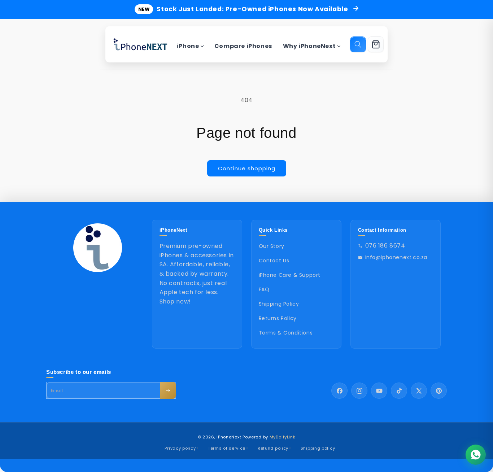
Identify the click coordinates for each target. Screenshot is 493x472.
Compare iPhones (243, 46)
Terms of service (226, 448)
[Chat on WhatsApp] (476, 455)
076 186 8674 (385, 245)
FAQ (264, 289)
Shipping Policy (279, 303)
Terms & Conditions (286, 332)
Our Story (271, 246)
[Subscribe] (168, 390)
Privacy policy (180, 448)
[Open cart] (376, 44)
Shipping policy (318, 448)
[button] (358, 44)
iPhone (188, 46)
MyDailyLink (283, 437)
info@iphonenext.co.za (396, 257)
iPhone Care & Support (290, 275)
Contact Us (274, 260)
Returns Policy (278, 318)
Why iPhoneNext (309, 46)
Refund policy (273, 448)
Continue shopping (246, 168)
